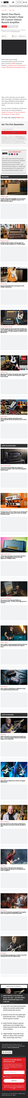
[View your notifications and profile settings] (13, 2)
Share (5, 36)
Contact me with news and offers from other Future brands (14, 1076)
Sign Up (14, 1081)
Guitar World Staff (13, 26)
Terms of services (19, 137)
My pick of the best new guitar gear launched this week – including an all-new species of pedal (14, 1016)
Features (4, 26)
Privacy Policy (19, 1086)
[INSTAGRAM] (15, 154)
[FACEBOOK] (10, 154)
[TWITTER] (12, 154)
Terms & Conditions (12, 1087)
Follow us (16, 36)
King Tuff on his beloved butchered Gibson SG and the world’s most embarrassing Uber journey (14, 1008)
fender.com (20, 117)
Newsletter (23, 36)
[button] (2, 2)
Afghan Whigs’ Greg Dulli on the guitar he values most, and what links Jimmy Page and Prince (13, 1035)
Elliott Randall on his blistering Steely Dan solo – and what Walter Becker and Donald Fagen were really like (14, 998)
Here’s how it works (16, 31)
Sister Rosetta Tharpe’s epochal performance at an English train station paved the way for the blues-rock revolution (14, 1026)
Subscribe (19, 2)
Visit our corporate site (13, 1047)
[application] (14, 47)
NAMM (13, 63)
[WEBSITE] (17, 154)
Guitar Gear (4, 10)
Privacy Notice (21, 138)
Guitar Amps (11, 10)
